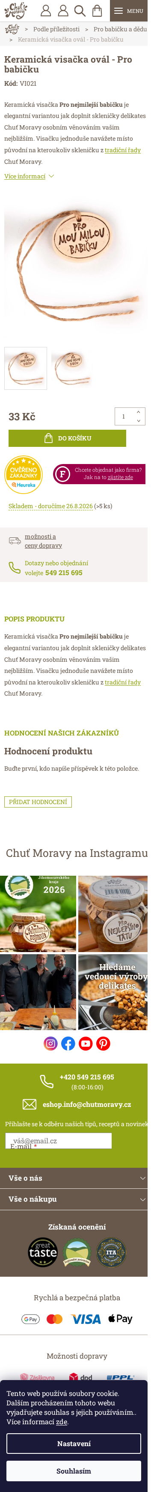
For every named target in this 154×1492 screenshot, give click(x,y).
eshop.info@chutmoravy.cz (87, 1104)
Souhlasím (73, 1470)
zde (61, 1421)
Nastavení (74, 1443)
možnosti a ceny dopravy (43, 540)
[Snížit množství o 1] (138, 420)
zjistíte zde (120, 476)
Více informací (24, 176)
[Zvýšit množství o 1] (138, 412)
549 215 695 (64, 572)
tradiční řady (123, 150)
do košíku (75, 438)
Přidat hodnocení (38, 802)
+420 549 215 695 (87, 1076)
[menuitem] (62, 10)
